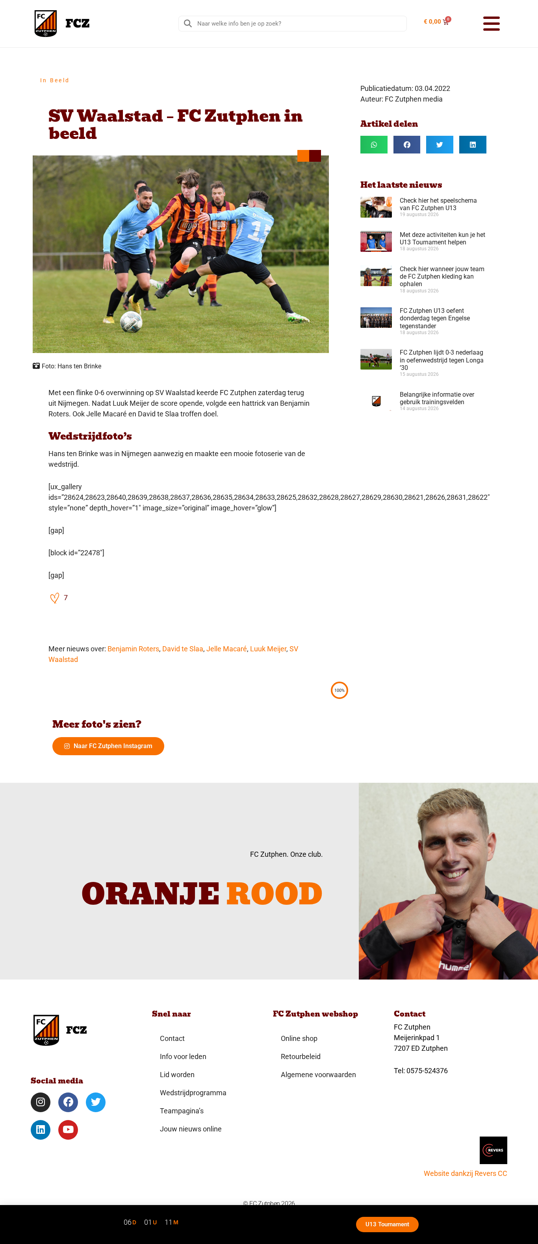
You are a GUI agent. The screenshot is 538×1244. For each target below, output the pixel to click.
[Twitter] (96, 1102)
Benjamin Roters (133, 649)
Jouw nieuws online (191, 1129)
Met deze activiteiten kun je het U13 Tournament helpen (442, 238)
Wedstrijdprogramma (193, 1093)
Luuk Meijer (268, 649)
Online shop (299, 1038)
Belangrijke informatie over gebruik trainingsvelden (437, 398)
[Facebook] (68, 1102)
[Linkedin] (40, 1130)
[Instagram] (40, 1102)
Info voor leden (183, 1056)
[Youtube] (68, 1130)
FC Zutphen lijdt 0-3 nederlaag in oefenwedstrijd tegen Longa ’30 (442, 360)
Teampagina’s (182, 1111)
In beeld (55, 80)
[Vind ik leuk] (55, 597)
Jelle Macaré (226, 649)
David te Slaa (182, 649)
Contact (172, 1038)
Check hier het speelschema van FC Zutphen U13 (438, 204)
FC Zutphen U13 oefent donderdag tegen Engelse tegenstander (435, 318)
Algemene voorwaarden (318, 1074)
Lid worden (177, 1074)
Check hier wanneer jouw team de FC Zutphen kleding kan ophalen (442, 276)
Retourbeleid (301, 1056)
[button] (481, 24)
